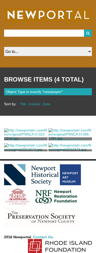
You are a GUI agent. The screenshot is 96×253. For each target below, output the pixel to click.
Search (88, 33)
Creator (34, 104)
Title (23, 104)
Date (46, 104)
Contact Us (42, 237)
